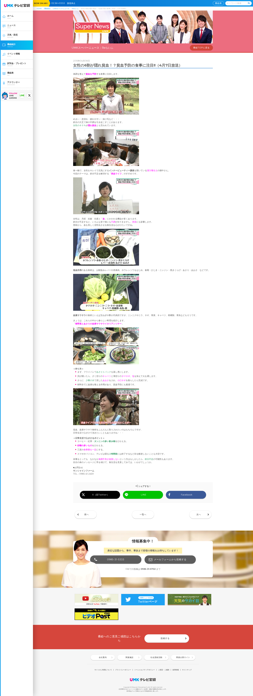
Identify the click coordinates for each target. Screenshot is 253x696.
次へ (198, 514)
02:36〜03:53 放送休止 (64, 3)
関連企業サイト (183, 657)
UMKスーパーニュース (61, 8)
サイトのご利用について (103, 670)
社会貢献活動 (156, 657)
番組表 (218, 3)
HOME (39, 8)
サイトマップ (187, 670)
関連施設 (129, 657)
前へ (86, 514)
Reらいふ (75, 8)
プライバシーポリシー (123, 670)
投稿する (165, 638)
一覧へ (143, 514)
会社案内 (103, 657)
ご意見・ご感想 (163, 670)
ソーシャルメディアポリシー (144, 670)
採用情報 (175, 670)
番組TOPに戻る (201, 47)
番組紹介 (47, 8)
